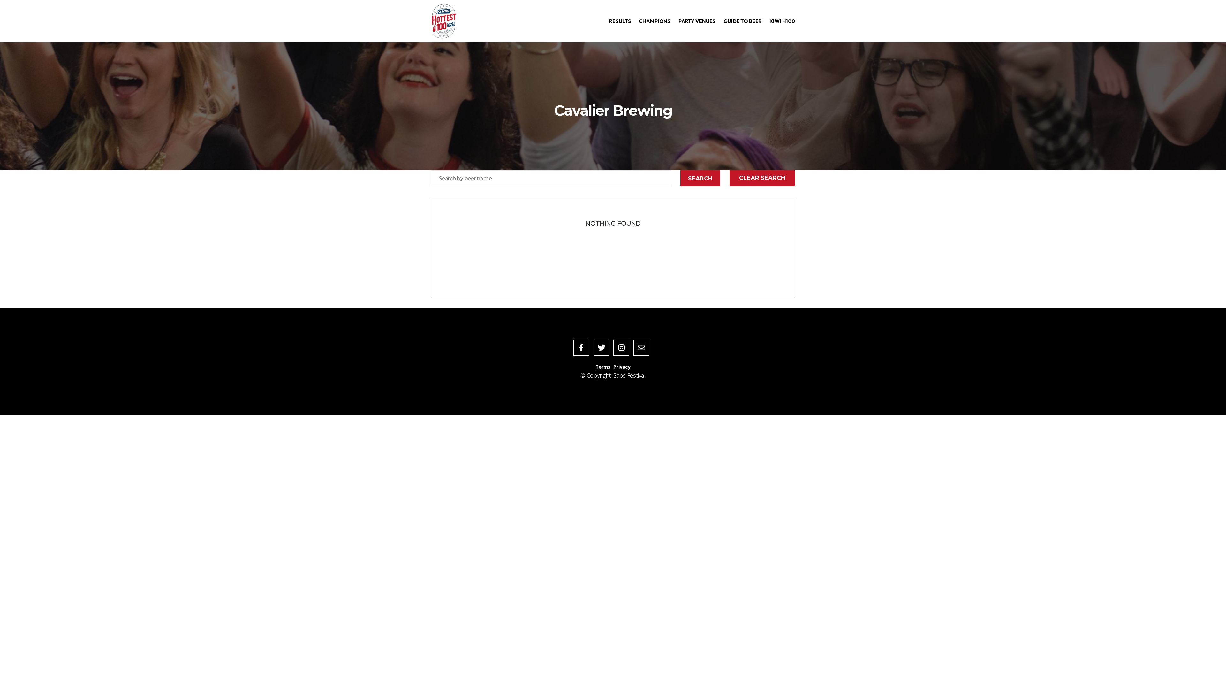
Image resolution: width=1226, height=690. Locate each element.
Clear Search (762, 177)
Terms (602, 367)
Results (620, 21)
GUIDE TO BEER (742, 21)
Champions (654, 21)
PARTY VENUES (696, 21)
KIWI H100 (782, 21)
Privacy (622, 367)
